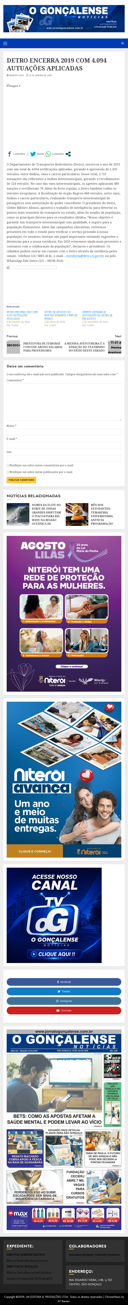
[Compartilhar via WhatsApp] (54, 154)
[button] (5, 43)
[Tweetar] (37, 154)
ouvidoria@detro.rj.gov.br (85, 256)
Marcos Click (16, 75)
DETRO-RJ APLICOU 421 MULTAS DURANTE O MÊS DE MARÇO (61, 315)
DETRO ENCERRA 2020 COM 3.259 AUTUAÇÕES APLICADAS (22, 315)
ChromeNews (112, 1297)
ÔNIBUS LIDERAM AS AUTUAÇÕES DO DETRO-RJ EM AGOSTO (97, 315)
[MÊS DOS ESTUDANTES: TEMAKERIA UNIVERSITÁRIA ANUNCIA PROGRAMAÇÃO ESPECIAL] (77, 514)
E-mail (12, 439)
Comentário (15, 380)
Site (9, 452)
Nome (11, 426)
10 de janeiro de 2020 (40, 75)
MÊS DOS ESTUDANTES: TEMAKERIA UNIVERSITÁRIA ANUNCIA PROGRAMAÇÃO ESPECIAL (102, 516)
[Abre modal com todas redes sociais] (68, 154)
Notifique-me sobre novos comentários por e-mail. (42, 465)
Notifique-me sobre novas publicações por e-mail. (41, 472)
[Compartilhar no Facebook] (16, 154)
